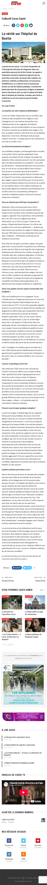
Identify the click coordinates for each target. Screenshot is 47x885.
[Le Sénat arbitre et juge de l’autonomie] (35, 602)
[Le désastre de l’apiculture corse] (12, 602)
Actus (5, 13)
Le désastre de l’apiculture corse (17, 737)
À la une (6, 596)
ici (26, 559)
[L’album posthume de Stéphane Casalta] (35, 625)
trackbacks (34, 655)
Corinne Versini (8, 581)
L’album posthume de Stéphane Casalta (19, 763)
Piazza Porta (40, 581)
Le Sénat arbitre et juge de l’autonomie (19, 745)
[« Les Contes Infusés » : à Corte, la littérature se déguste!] (12, 625)
